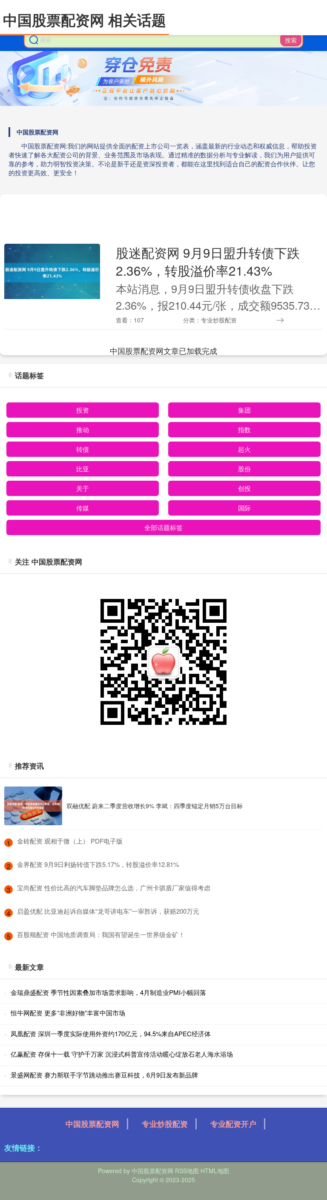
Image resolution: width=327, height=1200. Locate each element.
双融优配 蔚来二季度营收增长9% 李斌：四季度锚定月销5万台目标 (154, 805)
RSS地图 (187, 1170)
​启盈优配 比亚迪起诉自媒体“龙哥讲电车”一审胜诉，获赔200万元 (108, 910)
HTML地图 (215, 1170)
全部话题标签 (163, 527)
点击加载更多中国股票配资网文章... (163, 350)
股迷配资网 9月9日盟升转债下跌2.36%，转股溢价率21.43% (208, 261)
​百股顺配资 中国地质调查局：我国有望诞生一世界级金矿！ (101, 934)
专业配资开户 (233, 1123)
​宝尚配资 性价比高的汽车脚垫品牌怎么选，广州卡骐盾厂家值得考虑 (113, 887)
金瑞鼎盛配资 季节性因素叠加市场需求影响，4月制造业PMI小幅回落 (108, 992)
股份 (244, 468)
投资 (82, 409)
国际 (244, 507)
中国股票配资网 (92, 1123)
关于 (82, 488)
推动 (82, 429)
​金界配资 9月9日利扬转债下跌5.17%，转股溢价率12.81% (98, 864)
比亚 (82, 468)
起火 (244, 449)
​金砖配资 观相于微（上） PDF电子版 (70, 840)
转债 (82, 449)
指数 (244, 429)
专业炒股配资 (165, 1123)
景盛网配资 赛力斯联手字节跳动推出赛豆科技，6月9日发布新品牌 (104, 1074)
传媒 (82, 507)
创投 (244, 488)
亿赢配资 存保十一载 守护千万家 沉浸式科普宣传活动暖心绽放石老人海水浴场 (122, 1053)
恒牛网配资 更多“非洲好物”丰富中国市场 (68, 1012)
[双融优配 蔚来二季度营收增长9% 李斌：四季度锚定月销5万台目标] (33, 806)
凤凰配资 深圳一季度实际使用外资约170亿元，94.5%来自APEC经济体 (111, 1033)
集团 (244, 409)
